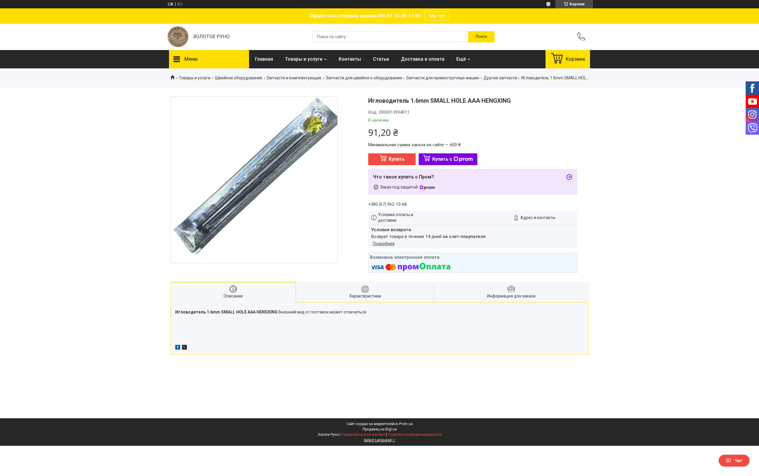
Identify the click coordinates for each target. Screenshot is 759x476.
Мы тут (437, 16)
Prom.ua (406, 424)
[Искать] (481, 36)
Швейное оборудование (238, 77)
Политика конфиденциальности (415, 434)
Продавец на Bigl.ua (380, 429)
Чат (738, 460)
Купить (397, 159)
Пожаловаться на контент (363, 434)
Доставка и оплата (422, 59)
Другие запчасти (500, 77)
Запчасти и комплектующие (294, 77)
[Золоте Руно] (178, 36)
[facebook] (177, 348)
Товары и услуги (303, 59)
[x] (184, 348)
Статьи (381, 59)
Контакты (350, 59)
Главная (264, 59)
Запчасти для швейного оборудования (364, 77)
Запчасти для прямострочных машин (442, 77)
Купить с (442, 159)
